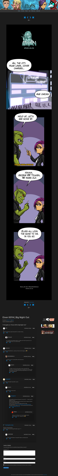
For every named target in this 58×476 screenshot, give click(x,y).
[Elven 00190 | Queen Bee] (33, 17)
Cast (29, 11)
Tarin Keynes (31, 302)
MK (13, 320)
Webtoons (33, 11)
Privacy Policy (45, 474)
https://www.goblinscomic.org (14, 406)
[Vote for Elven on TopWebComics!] (47, 319)
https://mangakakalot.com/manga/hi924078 (23, 404)
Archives (22, 11)
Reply (34, 328)
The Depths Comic (9, 425)
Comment (5, 449)
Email (4, 461)
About (26, 11)
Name (4, 457)
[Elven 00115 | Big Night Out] (30, 17)
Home (19, 11)
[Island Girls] (47, 326)
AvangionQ (7, 379)
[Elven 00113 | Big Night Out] (27, 17)
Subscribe (38, 11)
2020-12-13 (9, 320)
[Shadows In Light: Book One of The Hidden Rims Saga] (47, 332)
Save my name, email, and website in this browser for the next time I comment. (18, 465)
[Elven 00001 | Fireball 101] (25, 17)
